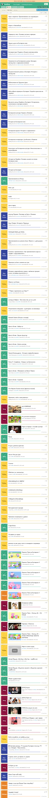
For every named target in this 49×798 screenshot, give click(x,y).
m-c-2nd (18, 399)
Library (9, 7)
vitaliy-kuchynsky (20, 45)
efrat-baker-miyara (11, 180)
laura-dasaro (24, 617)
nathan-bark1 (19, 730)
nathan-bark (17, 749)
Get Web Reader (42, 7)
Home (4, 7)
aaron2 (18, 216)
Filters (46, 12)
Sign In (24, 1)
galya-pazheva (19, 739)
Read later (44, 20)
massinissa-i (10, 293)
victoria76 (15, 310)
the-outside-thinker (11, 661)
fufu (9, 189)
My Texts (3, 10)
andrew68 (10, 776)
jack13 (23, 408)
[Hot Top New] (42, 13)
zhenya (35, 689)
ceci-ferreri (19, 244)
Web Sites (15, 10)
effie (12, 438)
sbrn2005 (19, 18)
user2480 (18, 301)
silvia (18, 36)
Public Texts (9, 10)
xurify (14, 758)
